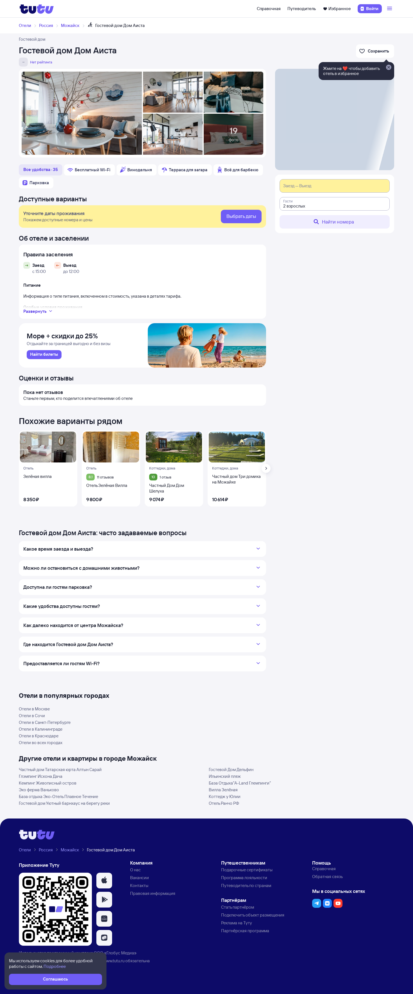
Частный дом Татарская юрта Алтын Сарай (60, 769)
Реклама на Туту (236, 922)
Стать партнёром (237, 907)
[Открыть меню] (390, 8)
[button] (104, 880)
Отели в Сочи (32, 715)
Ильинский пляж (225, 776)
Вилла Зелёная (223, 789)
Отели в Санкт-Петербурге (45, 722)
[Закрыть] (388, 67)
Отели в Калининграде (40, 729)
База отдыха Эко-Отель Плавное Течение (58, 796)
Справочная (269, 8)
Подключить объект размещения (252, 915)
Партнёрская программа (245, 930)
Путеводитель (301, 8)
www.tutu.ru (113, 960)
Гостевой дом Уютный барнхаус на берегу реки (64, 803)
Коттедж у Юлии (224, 796)
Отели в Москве (34, 709)
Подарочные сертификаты (247, 869)
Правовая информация (152, 893)
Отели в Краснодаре (38, 735)
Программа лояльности (244, 877)
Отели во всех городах (40, 742)
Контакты (139, 885)
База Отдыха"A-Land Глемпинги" (240, 783)
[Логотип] (37, 8)
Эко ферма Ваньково (39, 789)
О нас (135, 869)
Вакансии (139, 877)
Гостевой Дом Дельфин (231, 769)
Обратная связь (327, 876)
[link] (44, 354)
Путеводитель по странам (246, 885)
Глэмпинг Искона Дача (40, 776)
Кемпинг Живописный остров (47, 783)
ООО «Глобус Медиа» (115, 953)
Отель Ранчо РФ (224, 803)
